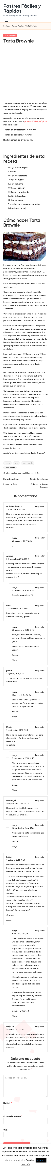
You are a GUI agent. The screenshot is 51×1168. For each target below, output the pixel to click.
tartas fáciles (10, 467)
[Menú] (6, 21)
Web (5, 1130)
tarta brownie (28, 463)
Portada (6, 26)
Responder (40, 506)
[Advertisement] (25, 74)
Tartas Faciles (18, 26)
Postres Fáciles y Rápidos (22, 8)
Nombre (7, 1103)
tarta (16, 463)
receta (7, 463)
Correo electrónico (12, 1116)
